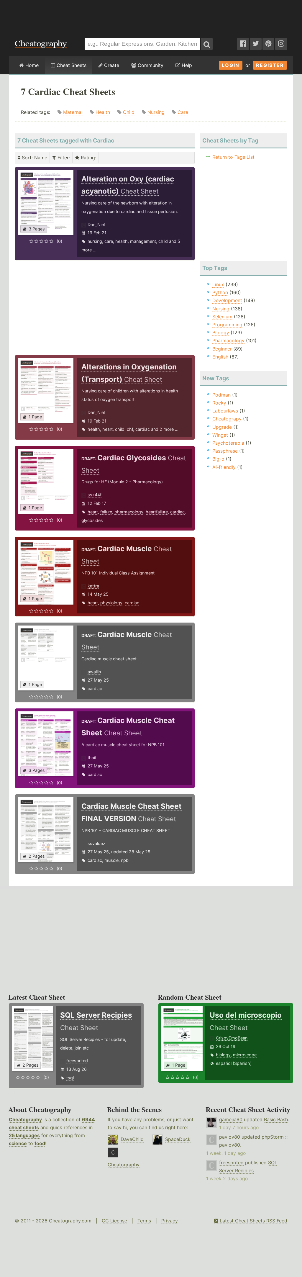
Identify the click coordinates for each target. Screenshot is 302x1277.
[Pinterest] (268, 44)
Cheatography (25, 1119)
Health (103, 112)
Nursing (156, 112)
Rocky (219, 403)
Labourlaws (225, 411)
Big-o (218, 459)
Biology (220, 332)
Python (220, 292)
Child (128, 112)
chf (130, 429)
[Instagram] (281, 44)
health (121, 241)
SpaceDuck (178, 1139)
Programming (227, 325)
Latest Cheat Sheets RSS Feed (252, 1221)
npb (125, 860)
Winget (220, 435)
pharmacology (128, 511)
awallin (94, 671)
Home (31, 65)
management (143, 241)
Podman (221, 395)
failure (106, 511)
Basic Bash (276, 1119)
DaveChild (132, 1139)
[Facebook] (243, 44)
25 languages (24, 1135)
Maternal (73, 112)
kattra (93, 585)
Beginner (222, 349)
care (108, 241)
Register (270, 65)
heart (107, 429)
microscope (245, 1054)
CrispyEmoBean (231, 1037)
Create (111, 65)
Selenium (222, 317)
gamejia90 (230, 1119)
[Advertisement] (151, 16)
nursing (95, 241)
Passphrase (225, 451)
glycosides (92, 520)
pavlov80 (229, 1137)
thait (92, 757)
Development (227, 300)
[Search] (207, 44)
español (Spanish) (234, 1063)
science (18, 1143)
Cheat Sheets (70, 65)
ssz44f (94, 494)
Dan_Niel (96, 224)
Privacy (169, 1221)
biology (223, 1054)
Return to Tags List (233, 157)
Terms (144, 1221)
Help (186, 65)
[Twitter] (256, 44)
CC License (114, 1221)
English (220, 357)
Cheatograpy (227, 419)
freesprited (77, 1060)
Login (230, 65)
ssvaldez (96, 843)
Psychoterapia (228, 443)
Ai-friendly (224, 467)
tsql (70, 1077)
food (40, 1143)
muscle (111, 860)
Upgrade (222, 427)
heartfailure (157, 511)
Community (149, 65)
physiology (111, 602)
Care (183, 112)
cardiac (142, 429)
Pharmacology (228, 340)
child (163, 241)
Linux (218, 284)
